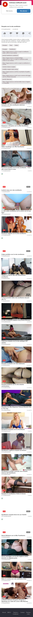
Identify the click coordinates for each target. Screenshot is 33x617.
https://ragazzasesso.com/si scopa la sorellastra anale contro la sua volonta (15, 52)
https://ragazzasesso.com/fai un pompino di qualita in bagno (16, 72)
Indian (16, 45)
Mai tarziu (9, 11)
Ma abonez (23, 11)
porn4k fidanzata (7, 79)
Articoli (4, 612)
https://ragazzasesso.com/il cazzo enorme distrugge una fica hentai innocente (16, 76)
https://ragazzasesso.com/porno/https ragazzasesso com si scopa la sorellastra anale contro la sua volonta (15, 59)
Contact (22, 612)
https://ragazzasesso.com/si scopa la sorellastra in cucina (16, 63)
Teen (11, 45)
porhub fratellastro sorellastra (10, 55)
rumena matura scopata (9, 67)
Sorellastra (12, 49)
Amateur (5, 45)
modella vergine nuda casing (10, 69)
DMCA (9, 612)
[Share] (29, 33)
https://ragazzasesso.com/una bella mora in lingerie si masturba (16, 82)
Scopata (5, 49)
